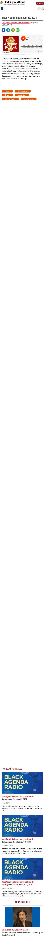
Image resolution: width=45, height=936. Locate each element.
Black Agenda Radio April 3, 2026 (14, 799)
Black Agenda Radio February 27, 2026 (16, 841)
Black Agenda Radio (7, 54)
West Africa (22, 91)
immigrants (28, 99)
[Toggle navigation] (2, 8)
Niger (7, 91)
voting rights (10, 99)
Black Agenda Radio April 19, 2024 (21, 54)
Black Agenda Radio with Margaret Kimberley (16, 22)
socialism (21, 95)
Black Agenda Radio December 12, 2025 (17, 884)
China (7, 95)
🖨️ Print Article (7, 25)
